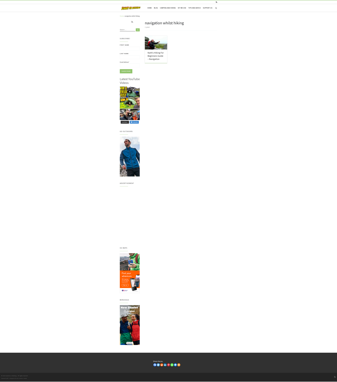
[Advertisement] (130, 214)
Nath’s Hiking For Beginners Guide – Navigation (156, 55)
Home (122, 16)
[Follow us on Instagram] (211, 2)
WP (8, 378)
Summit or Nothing (11, 376)
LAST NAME (124, 53)
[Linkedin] (165, 364)
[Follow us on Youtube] (205, 2)
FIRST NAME (124, 45)
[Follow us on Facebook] (208, 2)
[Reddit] (161, 364)
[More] (178, 364)
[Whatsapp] (172, 364)
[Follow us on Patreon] (213, 2)
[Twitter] (158, 364)
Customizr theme (23, 378)
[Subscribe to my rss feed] (216, 2)
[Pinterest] (168, 364)
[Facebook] (154, 364)
